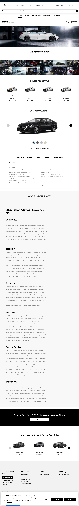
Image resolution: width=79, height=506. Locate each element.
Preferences (44, 499)
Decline (57, 499)
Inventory (25, 472)
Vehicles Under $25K (26, 483)
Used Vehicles (24, 477)
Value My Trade (62, 477)
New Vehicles (24, 474)
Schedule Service (44, 474)
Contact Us (8, 477)
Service (42, 472)
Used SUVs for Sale (26, 479)
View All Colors (34, 148)
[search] (77, 5)
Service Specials (44, 477)
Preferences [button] (9, 502)
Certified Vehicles (25, 481)
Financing (62, 472)
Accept (70, 499)
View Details (19, 454)
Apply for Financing (63, 474)
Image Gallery (46, 148)
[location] (63, 1)
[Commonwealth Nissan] (8, 5)
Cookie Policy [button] (8, 500)
